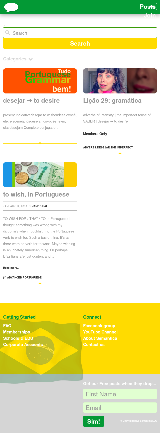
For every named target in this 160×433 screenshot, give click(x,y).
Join (150, 15)
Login (148, 23)
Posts (148, 6)
